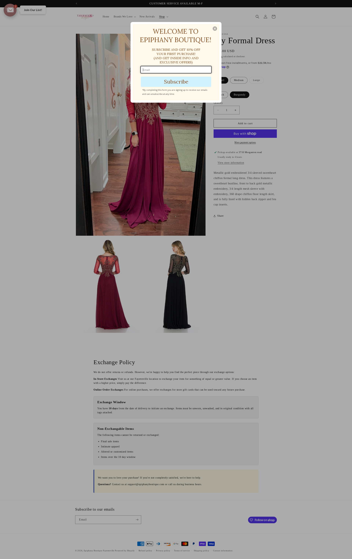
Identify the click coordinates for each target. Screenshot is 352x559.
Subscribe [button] (176, 81)
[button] (215, 28)
